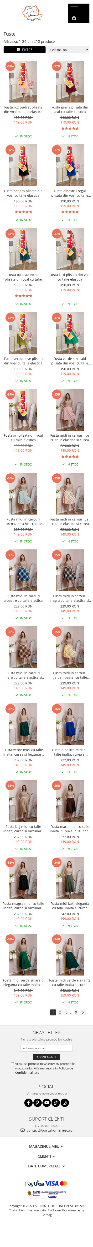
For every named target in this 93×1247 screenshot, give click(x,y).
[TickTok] (56, 1103)
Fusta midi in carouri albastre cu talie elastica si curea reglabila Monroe (23, 598)
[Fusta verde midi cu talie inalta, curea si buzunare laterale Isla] (23, 724)
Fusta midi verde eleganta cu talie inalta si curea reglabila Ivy (70, 982)
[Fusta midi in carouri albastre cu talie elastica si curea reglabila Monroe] (23, 570)
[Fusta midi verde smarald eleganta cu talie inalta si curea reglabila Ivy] (23, 955)
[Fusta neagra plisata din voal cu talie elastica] (23, 165)
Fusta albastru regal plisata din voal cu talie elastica (69, 193)
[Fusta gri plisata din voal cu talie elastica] (23, 410)
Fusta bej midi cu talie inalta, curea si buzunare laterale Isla (23, 828)
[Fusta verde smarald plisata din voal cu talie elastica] (70, 333)
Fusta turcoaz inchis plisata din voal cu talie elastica (23, 277)
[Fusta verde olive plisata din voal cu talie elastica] (23, 333)
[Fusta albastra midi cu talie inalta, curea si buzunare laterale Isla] (70, 724)
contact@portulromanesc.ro (49, 1130)
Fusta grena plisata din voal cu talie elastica (70, 109)
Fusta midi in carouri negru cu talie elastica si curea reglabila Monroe (69, 598)
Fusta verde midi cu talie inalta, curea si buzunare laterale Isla (23, 752)
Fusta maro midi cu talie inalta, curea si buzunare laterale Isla (70, 828)
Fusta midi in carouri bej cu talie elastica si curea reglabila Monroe (69, 521)
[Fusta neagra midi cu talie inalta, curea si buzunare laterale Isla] (23, 878)
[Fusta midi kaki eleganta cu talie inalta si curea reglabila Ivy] (70, 878)
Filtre (26, 49)
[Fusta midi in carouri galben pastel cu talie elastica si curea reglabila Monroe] (70, 647)
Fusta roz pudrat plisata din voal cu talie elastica (23, 109)
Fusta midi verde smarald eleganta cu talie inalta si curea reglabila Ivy (23, 982)
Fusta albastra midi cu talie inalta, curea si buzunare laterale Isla (70, 752)
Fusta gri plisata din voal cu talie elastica (23, 437)
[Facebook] (28, 1103)
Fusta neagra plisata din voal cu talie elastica (23, 193)
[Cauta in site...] (73, 27)
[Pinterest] (37, 1103)
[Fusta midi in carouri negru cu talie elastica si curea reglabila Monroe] (70, 570)
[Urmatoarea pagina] (83, 1012)
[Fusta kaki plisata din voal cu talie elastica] (70, 249)
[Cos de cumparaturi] (74, 18)
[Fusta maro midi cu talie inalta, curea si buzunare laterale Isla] (70, 801)
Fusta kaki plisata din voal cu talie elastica (69, 277)
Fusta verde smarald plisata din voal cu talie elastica (69, 360)
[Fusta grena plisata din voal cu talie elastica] (70, 82)
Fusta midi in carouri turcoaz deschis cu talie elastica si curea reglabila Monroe (23, 521)
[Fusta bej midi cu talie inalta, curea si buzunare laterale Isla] (23, 801)
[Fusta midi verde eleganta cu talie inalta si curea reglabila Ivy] (70, 955)
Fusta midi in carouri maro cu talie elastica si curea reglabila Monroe (23, 675)
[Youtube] (46, 1103)
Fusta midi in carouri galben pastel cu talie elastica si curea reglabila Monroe (69, 675)
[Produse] (75, 9)
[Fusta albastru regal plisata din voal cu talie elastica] (70, 165)
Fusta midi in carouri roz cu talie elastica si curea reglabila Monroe (69, 437)
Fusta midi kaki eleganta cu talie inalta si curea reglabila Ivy (70, 905)
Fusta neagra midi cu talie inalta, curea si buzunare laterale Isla (23, 905)
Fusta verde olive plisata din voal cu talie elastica (23, 360)
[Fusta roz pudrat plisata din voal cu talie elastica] (23, 82)
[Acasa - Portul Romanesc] (32, 13)
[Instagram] (65, 1103)
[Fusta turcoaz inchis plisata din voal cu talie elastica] (23, 249)
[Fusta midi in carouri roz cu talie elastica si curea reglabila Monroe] (70, 410)
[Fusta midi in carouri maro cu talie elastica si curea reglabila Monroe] (23, 647)
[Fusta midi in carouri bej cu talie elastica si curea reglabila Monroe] (70, 494)
